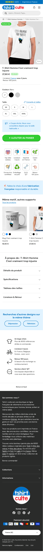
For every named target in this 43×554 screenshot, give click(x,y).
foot (12, 451)
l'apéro (5, 451)
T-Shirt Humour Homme (14, 19)
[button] (34, 7)
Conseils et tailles (33, 102)
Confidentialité (19, 545)
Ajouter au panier (22, 137)
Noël (28, 446)
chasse (28, 451)
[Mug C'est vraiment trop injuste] (14, 219)
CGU (27, 545)
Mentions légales (7, 545)
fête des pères (16, 448)
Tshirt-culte (10, 540)
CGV (32, 545)
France (13, 78)
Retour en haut (21, 387)
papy (4, 454)
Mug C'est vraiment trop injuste (12, 239)
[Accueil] (3, 19)
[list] (21, 42)
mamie (11, 454)
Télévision (31, 323)
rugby (18, 451)
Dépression (13, 323)
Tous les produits (9, 202)
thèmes (14, 419)
